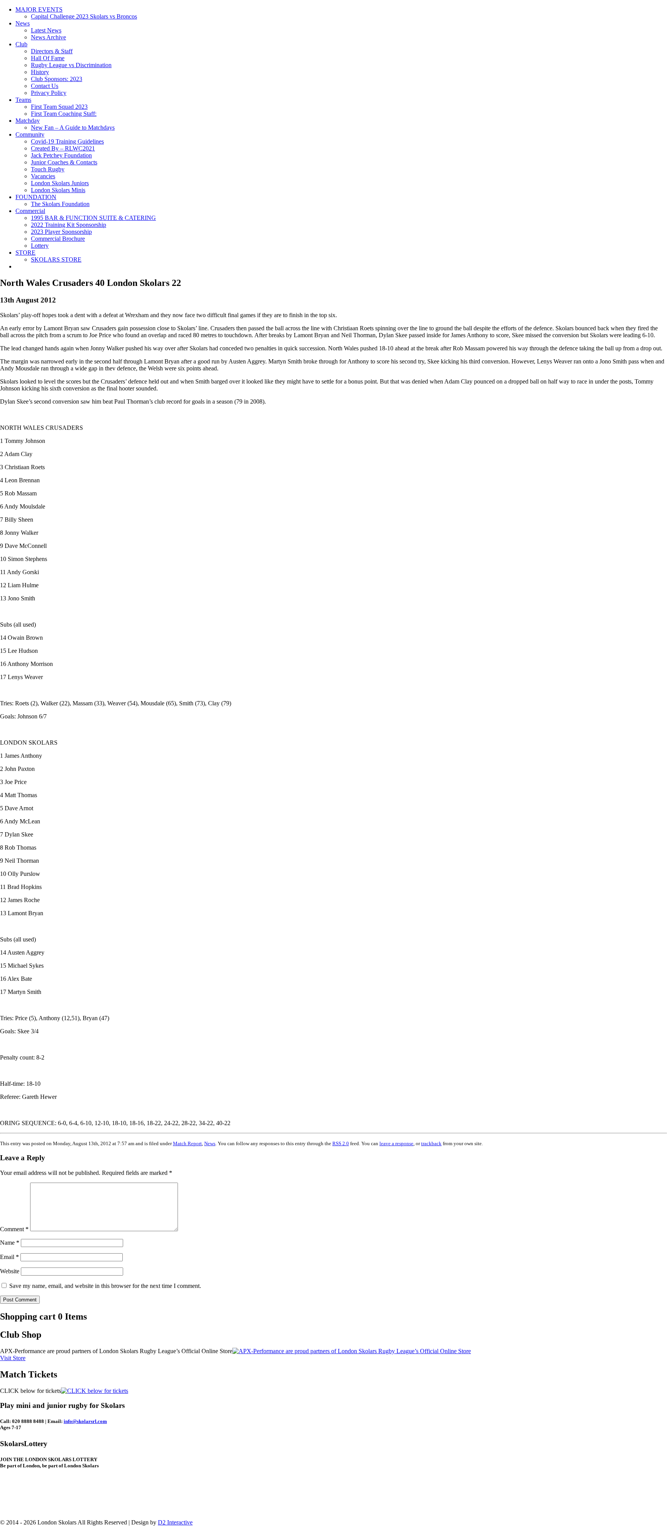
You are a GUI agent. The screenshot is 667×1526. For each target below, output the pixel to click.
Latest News (46, 30)
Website (9, 1271)
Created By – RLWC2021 (63, 148)
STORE (25, 252)
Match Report (187, 1143)
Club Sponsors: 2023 (56, 79)
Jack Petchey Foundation (61, 155)
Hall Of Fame (47, 58)
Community (29, 134)
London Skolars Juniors (60, 183)
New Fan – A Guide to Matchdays (73, 127)
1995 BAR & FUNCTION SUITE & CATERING (93, 218)
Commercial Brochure (58, 238)
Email (9, 1257)
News (22, 23)
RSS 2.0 (340, 1143)
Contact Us (44, 86)
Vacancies (43, 176)
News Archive (48, 37)
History (40, 72)
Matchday (27, 120)
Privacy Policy (48, 93)
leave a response (396, 1143)
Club (21, 44)
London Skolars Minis (58, 190)
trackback (431, 1143)
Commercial (30, 211)
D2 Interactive (175, 1522)
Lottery (40, 245)
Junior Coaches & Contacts (64, 162)
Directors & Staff (52, 51)
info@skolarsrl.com (85, 1421)
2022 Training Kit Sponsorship (68, 224)
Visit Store (12, 1358)
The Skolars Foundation (60, 204)
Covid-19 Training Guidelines (67, 141)
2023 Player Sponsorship (61, 231)
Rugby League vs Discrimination (71, 65)
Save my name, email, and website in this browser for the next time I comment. (105, 1286)
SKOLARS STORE (56, 259)
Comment (14, 1229)
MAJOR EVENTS (39, 9)
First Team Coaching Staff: (63, 113)
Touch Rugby (47, 169)
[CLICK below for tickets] (94, 1390)
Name (9, 1242)
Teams (23, 99)
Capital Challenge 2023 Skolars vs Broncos (84, 16)
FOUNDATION (35, 197)
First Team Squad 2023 (59, 106)
